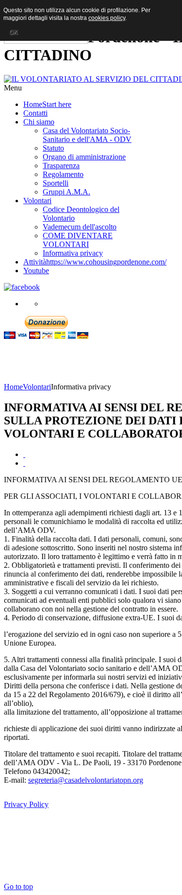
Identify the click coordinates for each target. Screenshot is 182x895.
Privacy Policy (26, 804)
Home (13, 387)
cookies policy (106, 18)
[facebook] (22, 287)
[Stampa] (24, 454)
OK (13, 32)
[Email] (24, 463)
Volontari (37, 387)
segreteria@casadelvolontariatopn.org (85, 780)
